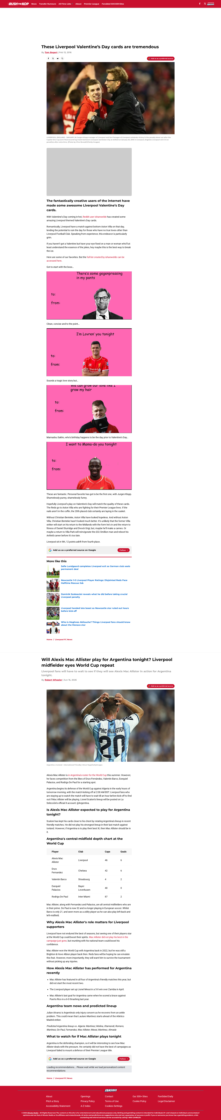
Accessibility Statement (58, 1106)
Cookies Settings (113, 1106)
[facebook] (199, 4)
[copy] (62, 58)
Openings (85, 1096)
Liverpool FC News (63, 639)
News (34, 4)
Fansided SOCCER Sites (113, 4)
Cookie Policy (139, 1101)
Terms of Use (112, 1101)
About (78, 4)
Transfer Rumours (47, 4)
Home (49, 639)
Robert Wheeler (53, 680)
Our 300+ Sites (140, 1096)
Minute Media (32, 1113)
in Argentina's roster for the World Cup (87, 775)
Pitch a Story (52, 1101)
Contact (109, 1096)
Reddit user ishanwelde (95, 216)
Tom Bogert (51, 52)
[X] (205, 4)
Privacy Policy (88, 1101)
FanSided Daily (165, 1096)
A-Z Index (85, 1106)
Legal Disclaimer (166, 1101)
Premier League (91, 4)
